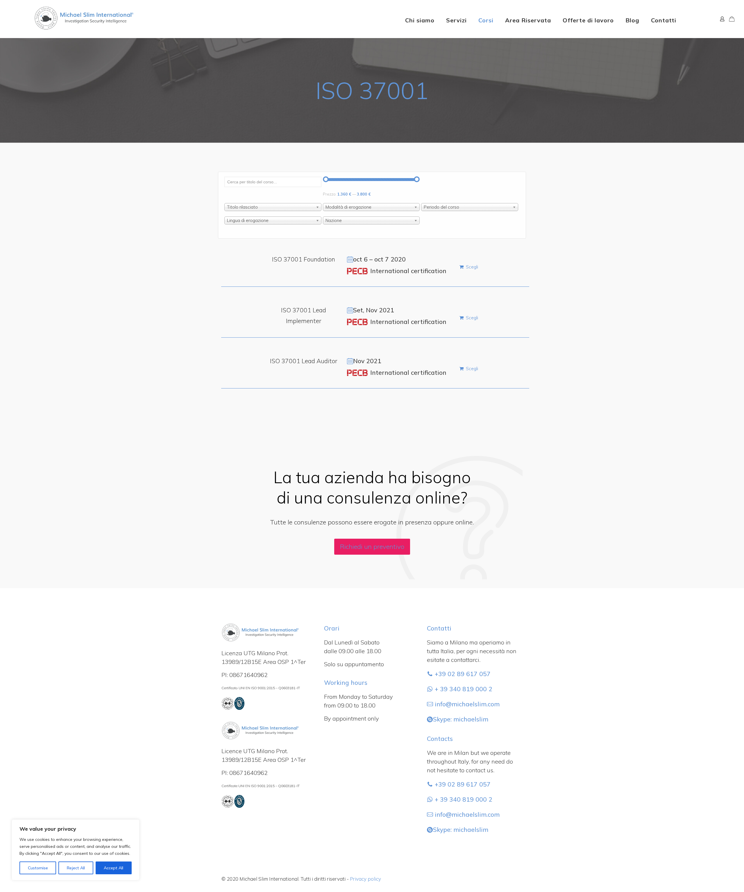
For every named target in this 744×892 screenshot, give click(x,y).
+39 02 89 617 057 (462, 674)
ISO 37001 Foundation (303, 259)
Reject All (76, 867)
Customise (38, 867)
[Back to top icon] (716, 880)
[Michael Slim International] (68, 8)
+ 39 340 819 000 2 (462, 689)
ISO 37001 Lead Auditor (303, 361)
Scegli (472, 267)
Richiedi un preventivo (372, 546)
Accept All (113, 867)
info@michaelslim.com (467, 704)
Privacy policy (365, 879)
